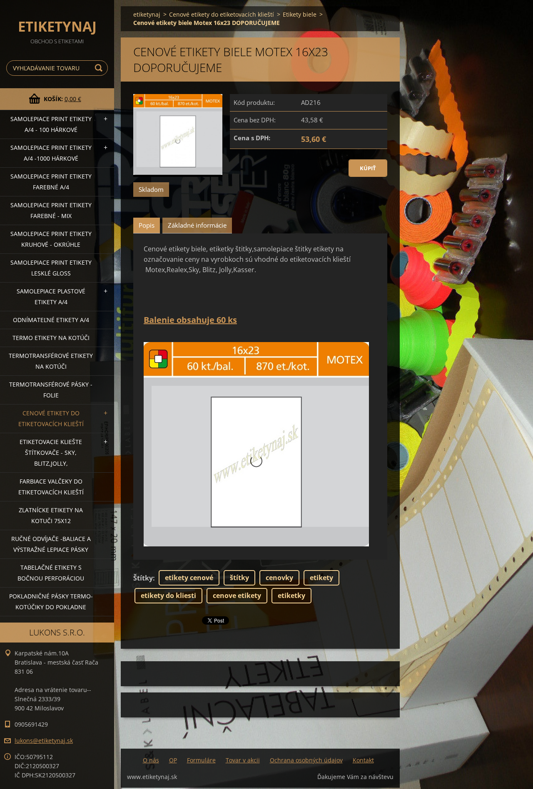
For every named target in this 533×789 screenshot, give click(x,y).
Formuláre (201, 760)
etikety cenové (189, 577)
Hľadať (100, 68)
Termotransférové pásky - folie (50, 389)
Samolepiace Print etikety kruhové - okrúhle (51, 239)
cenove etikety (237, 595)
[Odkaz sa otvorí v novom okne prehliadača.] (177, 135)
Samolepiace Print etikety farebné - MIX (51, 210)
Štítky (143, 578)
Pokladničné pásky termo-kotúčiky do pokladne (51, 601)
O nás (151, 760)
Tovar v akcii (243, 760)
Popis (146, 225)
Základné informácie (197, 225)
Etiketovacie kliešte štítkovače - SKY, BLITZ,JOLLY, (51, 452)
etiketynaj (146, 14)
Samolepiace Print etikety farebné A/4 (51, 181)
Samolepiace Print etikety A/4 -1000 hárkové (51, 153)
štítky (239, 577)
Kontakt (363, 760)
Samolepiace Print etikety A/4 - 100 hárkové (51, 124)
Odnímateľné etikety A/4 (51, 320)
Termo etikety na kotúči (51, 338)
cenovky (279, 577)
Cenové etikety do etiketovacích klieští (51, 418)
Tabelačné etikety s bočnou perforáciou (50, 572)
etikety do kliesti (168, 595)
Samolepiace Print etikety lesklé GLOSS (51, 267)
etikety (321, 577)
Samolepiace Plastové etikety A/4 (51, 296)
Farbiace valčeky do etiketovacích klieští (51, 486)
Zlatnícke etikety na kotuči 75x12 (51, 515)
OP (173, 760)
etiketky (291, 595)
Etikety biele (299, 14)
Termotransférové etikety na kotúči (51, 361)
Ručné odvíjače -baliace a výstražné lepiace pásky (51, 544)
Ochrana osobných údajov (306, 760)
